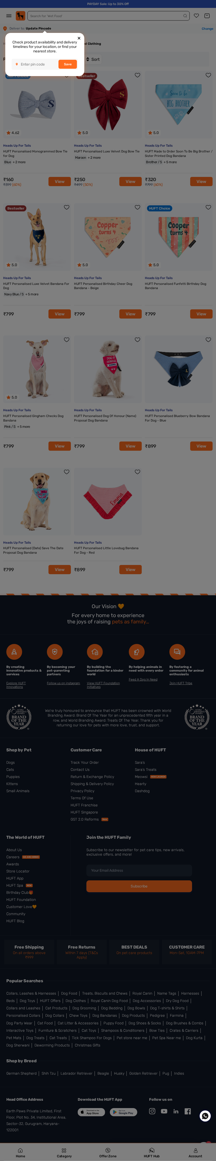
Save (68, 64)
